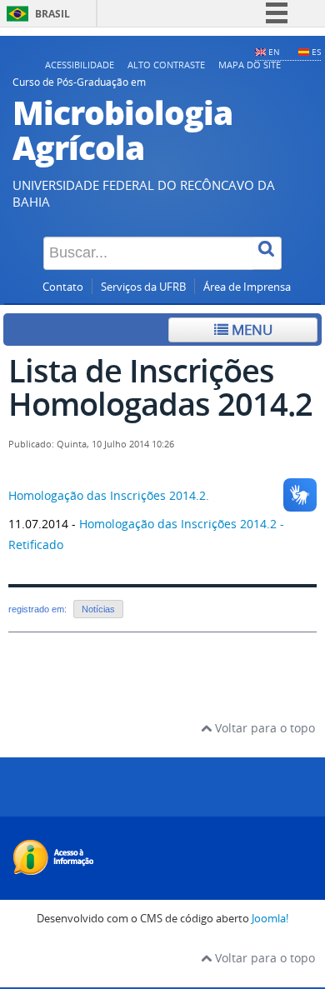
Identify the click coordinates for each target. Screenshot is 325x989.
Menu (250, 329)
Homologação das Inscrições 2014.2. (110, 495)
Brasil (52, 14)
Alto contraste (166, 64)
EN (274, 51)
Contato (62, 287)
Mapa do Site (249, 64)
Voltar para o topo (263, 728)
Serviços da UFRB (143, 287)
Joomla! (270, 919)
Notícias (98, 609)
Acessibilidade (79, 64)
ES (316, 51)
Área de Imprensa (247, 287)
